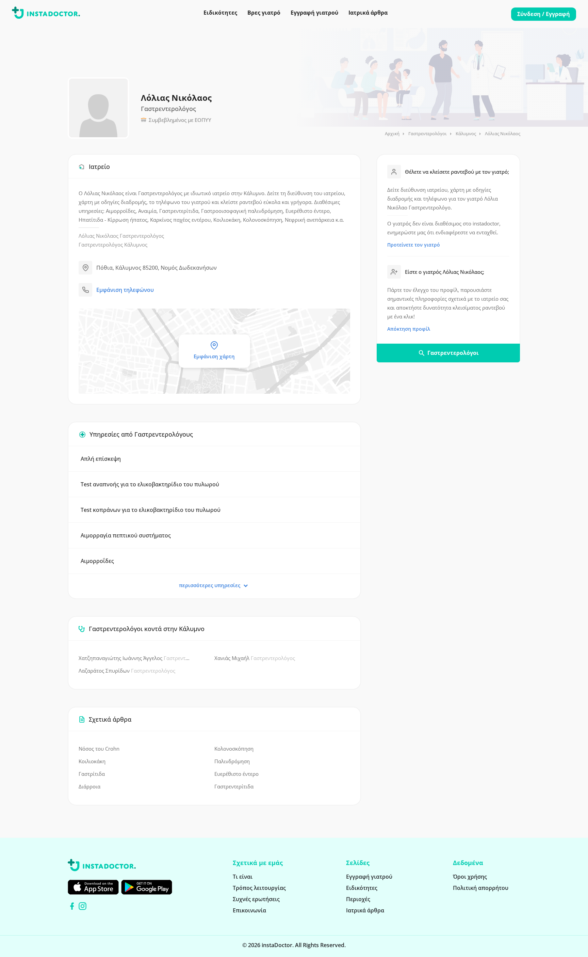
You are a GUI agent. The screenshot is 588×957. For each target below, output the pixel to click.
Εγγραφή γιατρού (314, 12)
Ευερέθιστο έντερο (236, 773)
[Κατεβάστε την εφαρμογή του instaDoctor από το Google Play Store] (146, 887)
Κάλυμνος (466, 133)
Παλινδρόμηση (232, 761)
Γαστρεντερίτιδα (234, 786)
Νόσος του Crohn (99, 748)
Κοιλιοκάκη (92, 761)
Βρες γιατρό (263, 12)
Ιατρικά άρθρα (368, 12)
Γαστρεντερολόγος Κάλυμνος (113, 244)
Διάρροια (89, 786)
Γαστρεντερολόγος (142, 235)
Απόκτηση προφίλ (408, 329)
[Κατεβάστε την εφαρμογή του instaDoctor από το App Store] (93, 887)
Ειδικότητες (220, 12)
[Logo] (46, 13)
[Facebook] (72, 906)
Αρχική (392, 133)
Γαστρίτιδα (92, 773)
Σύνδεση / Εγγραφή (543, 14)
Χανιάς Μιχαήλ (254, 658)
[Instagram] (82, 906)
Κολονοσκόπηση (234, 748)
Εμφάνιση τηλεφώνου (125, 290)
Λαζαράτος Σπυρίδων (127, 670)
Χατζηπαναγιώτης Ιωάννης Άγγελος (135, 658)
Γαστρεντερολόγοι (427, 133)
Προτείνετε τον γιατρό (413, 244)
